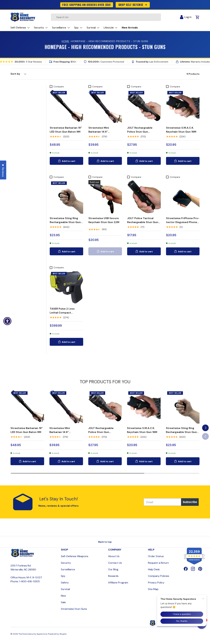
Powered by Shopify (57, 634)
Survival (65, 589)
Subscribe (190, 502)
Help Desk (154, 569)
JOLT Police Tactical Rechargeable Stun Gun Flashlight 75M (142, 222)
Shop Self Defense (130, 4)
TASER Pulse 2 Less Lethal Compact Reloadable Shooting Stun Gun (63, 314)
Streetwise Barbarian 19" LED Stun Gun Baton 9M (66, 129)
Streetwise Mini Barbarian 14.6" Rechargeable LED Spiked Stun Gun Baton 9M (104, 133)
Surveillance (68, 569)
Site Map (153, 589)
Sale (63, 602)
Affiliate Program (118, 582)
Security (66, 563)
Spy (63, 576)
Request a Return (158, 563)
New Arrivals (130, 27)
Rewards (113, 576)
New (63, 595)
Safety (65, 582)
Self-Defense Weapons (74, 556)
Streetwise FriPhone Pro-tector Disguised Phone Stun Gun (182, 222)
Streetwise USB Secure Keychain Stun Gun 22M (103, 220)
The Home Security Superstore (32, 634)
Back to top (105, 541)
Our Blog (113, 569)
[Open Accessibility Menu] (7, 321)
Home (65, 41)
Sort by (15, 74)
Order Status (156, 556)
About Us (113, 556)
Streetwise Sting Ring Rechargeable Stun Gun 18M (65, 222)
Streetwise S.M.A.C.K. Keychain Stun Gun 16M (181, 129)
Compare (58, 86)
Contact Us (115, 563)
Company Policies (158, 576)
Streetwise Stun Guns (74, 609)
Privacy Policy (156, 582)
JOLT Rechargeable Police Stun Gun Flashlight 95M (139, 131)
